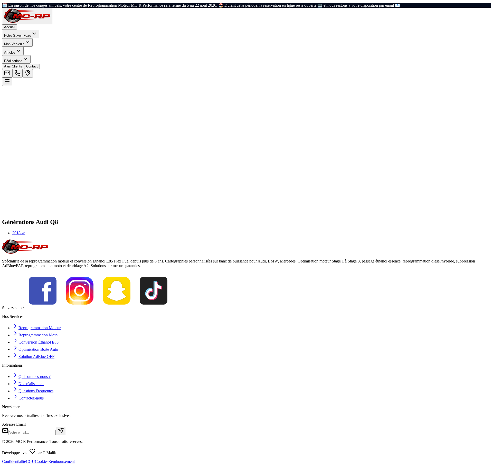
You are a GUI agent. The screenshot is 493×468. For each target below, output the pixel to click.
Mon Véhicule (14, 44)
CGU (30, 461)
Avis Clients (13, 66)
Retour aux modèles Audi (29, 128)
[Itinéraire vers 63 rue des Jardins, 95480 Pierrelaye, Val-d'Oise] (28, 73)
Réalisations (13, 61)
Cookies (41, 461)
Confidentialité (14, 461)
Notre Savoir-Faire (17, 35)
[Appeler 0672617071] (17, 73)
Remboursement (61, 461)
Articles (9, 52)
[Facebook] (42, 308)
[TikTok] (153, 308)
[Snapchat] (116, 308)
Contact (32, 66)
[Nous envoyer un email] (7, 73)
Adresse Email (14, 424)
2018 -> (18, 233)
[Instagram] (79, 308)
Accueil (9, 27)
